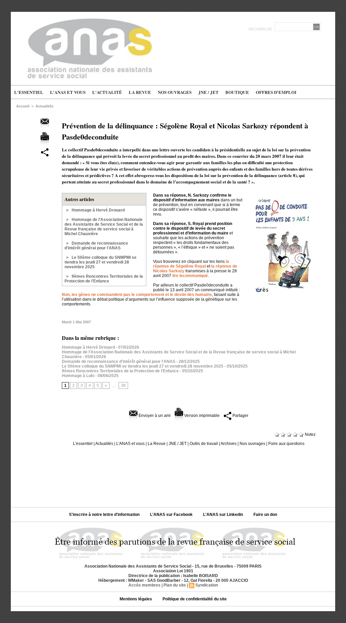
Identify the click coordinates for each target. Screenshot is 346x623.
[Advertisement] (173, 474)
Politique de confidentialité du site (195, 599)
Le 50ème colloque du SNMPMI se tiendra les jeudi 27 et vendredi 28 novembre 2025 (101, 262)
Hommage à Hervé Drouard (98, 210)
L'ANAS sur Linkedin (223, 514)
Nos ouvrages (175, 92)
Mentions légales (136, 599)
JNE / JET (208, 92)
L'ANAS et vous (67, 92)
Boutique (237, 92)
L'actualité (107, 92)
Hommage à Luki (78, 375)
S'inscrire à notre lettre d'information (105, 514)
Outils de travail (204, 443)
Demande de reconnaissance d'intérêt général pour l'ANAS (96, 245)
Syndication (206, 585)
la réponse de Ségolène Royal (191, 264)
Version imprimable (201, 415)
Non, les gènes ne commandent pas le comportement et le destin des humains (137, 294)
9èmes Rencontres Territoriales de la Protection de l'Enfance (104, 278)
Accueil (22, 106)
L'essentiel (28, 92)
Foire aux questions (286, 443)
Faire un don (265, 514)
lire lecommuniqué (190, 275)
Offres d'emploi (276, 92)
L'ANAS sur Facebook (172, 514)
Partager (239, 415)
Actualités (44, 106)
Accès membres (144, 585)
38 (123, 385)
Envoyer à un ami (154, 415)
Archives (229, 443)
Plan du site (175, 585)
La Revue (140, 92)
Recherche (261, 29)
